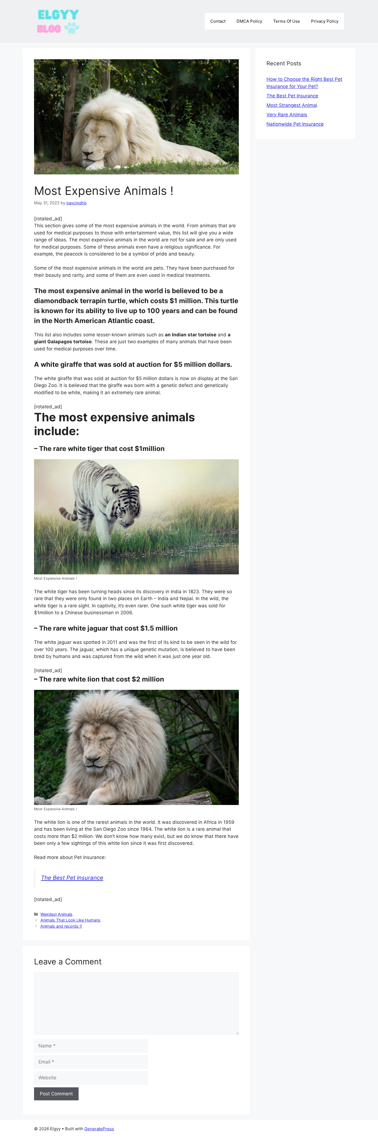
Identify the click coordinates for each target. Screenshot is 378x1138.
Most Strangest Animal (291, 105)
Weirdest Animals (56, 914)
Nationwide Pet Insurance (295, 124)
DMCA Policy (249, 21)
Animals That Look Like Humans (70, 920)
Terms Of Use (286, 21)
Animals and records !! (61, 926)
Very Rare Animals (286, 114)
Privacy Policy (324, 21)
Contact (218, 21)
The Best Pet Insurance (72, 877)
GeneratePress (99, 1128)
